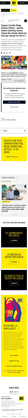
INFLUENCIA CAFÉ (6, 201)
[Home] (14, 3)
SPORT (3, 15)
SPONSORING (20, 13)
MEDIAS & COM (5, 10)
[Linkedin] (7, 53)
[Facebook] (1, 53)
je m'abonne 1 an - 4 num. (14, 361)
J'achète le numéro (14, 355)
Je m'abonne (14, 240)
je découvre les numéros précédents (14, 366)
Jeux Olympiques (5, 13)
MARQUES (13, 10)
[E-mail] (9, 53)
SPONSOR (13, 13)
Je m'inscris (14, 283)
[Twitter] (4, 53)
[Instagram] (15, 392)
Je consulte (14, 262)
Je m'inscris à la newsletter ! (12, 156)
